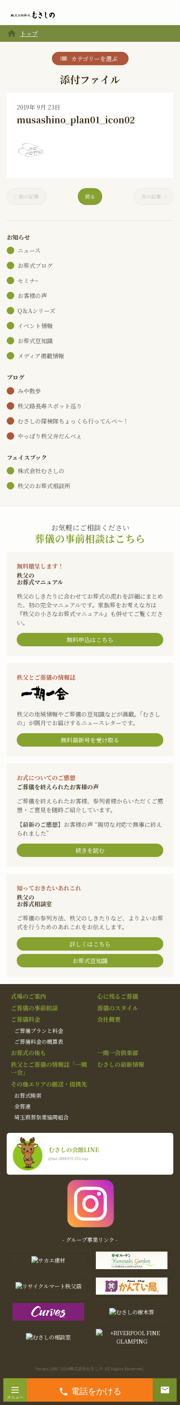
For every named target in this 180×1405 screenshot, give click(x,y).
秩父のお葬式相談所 (44, 486)
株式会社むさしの (41, 471)
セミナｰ (28, 280)
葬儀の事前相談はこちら (90, 538)
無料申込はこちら (90, 639)
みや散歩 (29, 391)
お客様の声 (32, 295)
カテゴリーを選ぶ (94, 58)
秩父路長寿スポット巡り (50, 406)
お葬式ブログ (35, 265)
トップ (29, 33)
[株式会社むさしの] (32, 15)
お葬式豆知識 (35, 341)
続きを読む (90, 850)
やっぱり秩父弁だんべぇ (50, 436)
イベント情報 (35, 325)
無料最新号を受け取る (90, 740)
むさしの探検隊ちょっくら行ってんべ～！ (73, 421)
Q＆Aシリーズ (36, 310)
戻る (90, 196)
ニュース (29, 250)
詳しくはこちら (90, 944)
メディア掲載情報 (41, 356)
